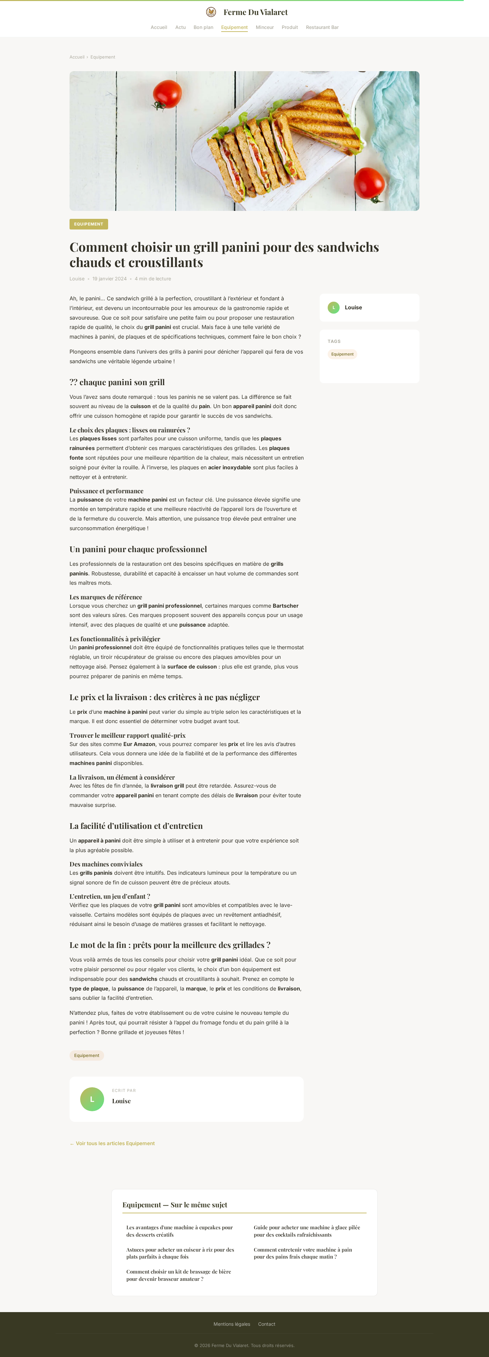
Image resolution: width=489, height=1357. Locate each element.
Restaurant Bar (322, 27)
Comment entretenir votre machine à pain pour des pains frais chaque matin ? (303, 1253)
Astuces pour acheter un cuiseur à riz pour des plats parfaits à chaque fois (180, 1253)
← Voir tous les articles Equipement (112, 1143)
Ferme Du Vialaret (256, 12)
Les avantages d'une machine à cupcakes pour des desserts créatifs (179, 1231)
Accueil (159, 27)
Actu (180, 27)
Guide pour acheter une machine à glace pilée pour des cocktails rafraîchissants (307, 1231)
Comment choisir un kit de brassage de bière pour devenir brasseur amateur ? (178, 1275)
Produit (290, 27)
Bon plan (203, 27)
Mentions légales (232, 1324)
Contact (266, 1324)
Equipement (234, 27)
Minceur (265, 27)
